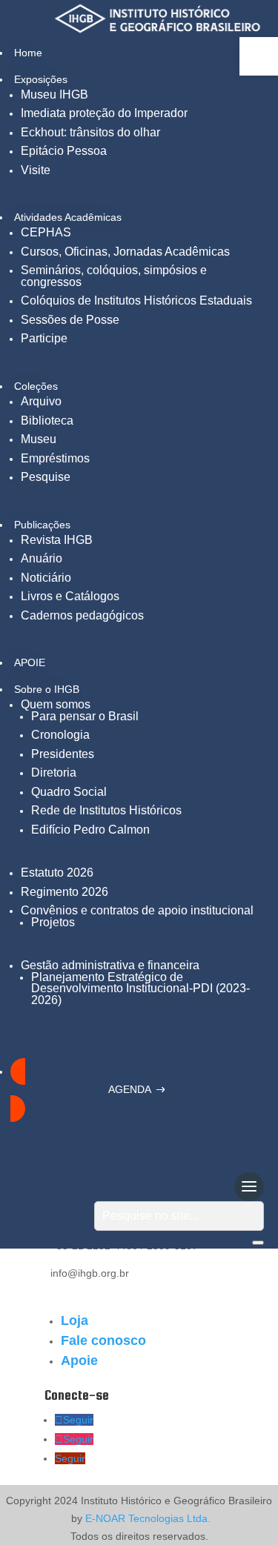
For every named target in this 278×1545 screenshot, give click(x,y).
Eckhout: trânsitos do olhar (90, 132)
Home (28, 53)
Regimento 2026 (64, 892)
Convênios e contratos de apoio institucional (137, 910)
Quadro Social (69, 791)
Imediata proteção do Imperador (104, 113)
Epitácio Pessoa (64, 150)
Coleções (36, 386)
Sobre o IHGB (46, 689)
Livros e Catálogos (70, 596)
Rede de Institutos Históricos (106, 810)
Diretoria (53, 772)
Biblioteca (47, 420)
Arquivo (41, 401)
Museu (38, 439)
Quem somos (55, 704)
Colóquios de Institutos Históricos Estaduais (136, 300)
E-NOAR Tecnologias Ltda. (146, 1518)
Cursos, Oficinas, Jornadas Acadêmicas (125, 251)
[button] (258, 56)
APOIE (29, 662)
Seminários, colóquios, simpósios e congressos (114, 276)
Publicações (42, 525)
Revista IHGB (57, 540)
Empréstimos (55, 458)
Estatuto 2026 (57, 872)
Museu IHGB (54, 94)
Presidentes (62, 754)
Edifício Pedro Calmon (90, 829)
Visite (35, 170)
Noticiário (46, 577)
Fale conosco (103, 1340)
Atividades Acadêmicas (68, 217)
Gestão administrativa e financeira (110, 965)
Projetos (53, 922)
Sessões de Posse (70, 319)
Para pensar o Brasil (85, 716)
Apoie (79, 1360)
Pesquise (45, 477)
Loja (74, 1320)
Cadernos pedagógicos (82, 615)
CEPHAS (46, 232)
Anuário (41, 558)
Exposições (40, 79)
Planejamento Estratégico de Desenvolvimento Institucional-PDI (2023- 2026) (140, 988)
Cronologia (60, 734)
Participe (44, 338)
